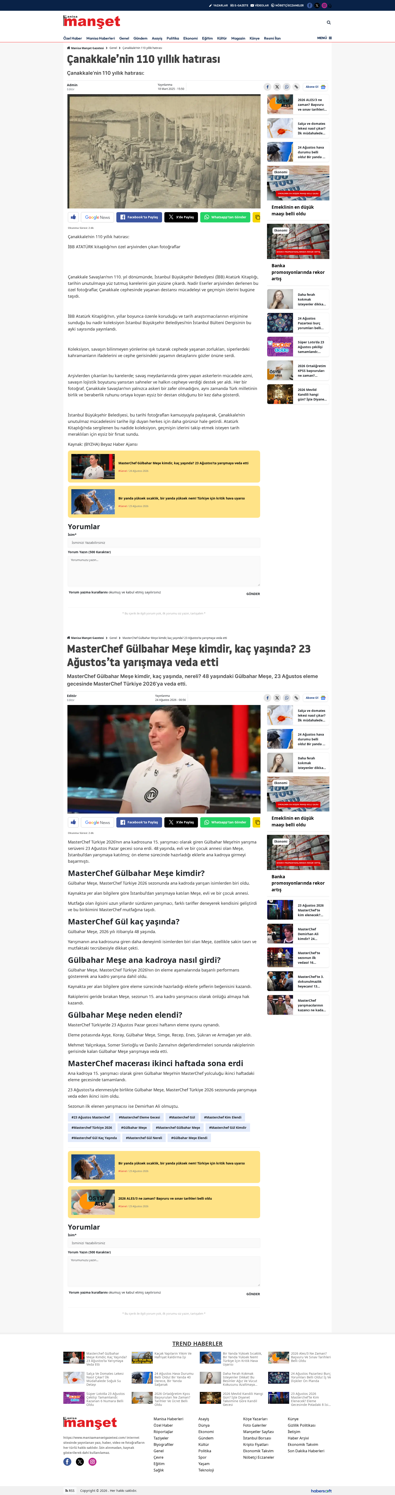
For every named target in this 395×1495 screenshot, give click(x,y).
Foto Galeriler (255, 1425)
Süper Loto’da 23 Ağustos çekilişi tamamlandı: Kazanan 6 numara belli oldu (312, 347)
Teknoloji (206, 1470)
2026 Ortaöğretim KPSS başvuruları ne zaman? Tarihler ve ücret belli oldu (312, 371)
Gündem (140, 38)
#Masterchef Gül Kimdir (227, 1127)
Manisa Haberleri (100, 38)
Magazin (238, 38)
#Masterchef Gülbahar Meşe (178, 1127)
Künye (255, 38)
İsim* (72, 534)
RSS (71, 1490)
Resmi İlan (272, 38)
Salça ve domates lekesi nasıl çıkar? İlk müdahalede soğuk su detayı (312, 128)
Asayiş (157, 38)
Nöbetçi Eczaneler (258, 1457)
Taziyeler (161, 1438)
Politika (173, 38)
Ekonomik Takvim (258, 1450)
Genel (124, 38)
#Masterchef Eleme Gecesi (139, 1117)
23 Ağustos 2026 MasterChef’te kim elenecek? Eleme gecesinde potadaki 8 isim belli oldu (311, 910)
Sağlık (159, 1470)
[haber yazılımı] (321, 1490)
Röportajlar (163, 1431)
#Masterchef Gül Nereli (144, 1138)
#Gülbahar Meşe (134, 1127)
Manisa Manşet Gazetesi (87, 48)
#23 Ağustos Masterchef (91, 1117)
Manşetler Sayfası (258, 1431)
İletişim (294, 1431)
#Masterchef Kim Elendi (222, 1117)
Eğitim (207, 38)
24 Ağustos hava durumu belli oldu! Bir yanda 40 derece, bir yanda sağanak (312, 152)
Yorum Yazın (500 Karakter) (89, 552)
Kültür (222, 38)
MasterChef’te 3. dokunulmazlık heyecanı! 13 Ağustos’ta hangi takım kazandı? (311, 981)
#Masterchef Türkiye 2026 (92, 1127)
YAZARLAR (220, 5)
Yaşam (204, 1463)
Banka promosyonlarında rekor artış (298, 272)
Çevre (158, 1457)
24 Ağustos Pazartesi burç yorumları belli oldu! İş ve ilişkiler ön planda (312, 323)
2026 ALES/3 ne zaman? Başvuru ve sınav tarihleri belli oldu (311, 105)
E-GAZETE (241, 5)
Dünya (204, 1425)
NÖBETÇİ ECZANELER (289, 5)
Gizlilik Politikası (301, 1425)
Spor (202, 1457)
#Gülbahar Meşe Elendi (189, 1138)
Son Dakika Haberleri (306, 1450)
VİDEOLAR (262, 5)
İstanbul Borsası (257, 1438)
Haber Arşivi (298, 1438)
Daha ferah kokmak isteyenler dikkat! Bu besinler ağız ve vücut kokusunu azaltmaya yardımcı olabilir (312, 299)
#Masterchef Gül (182, 1117)
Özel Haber (72, 38)
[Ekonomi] (298, 182)
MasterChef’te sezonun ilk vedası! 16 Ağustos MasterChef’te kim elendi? (309, 958)
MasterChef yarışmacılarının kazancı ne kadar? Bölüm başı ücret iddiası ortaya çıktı (312, 1005)
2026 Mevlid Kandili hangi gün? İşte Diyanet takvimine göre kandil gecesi (312, 394)
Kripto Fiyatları (255, 1444)
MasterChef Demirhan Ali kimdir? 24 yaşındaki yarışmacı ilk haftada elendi (309, 934)
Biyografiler (164, 1444)
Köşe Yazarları (255, 1418)
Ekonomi (190, 38)
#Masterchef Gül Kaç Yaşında (94, 1138)
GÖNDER (253, 594)
